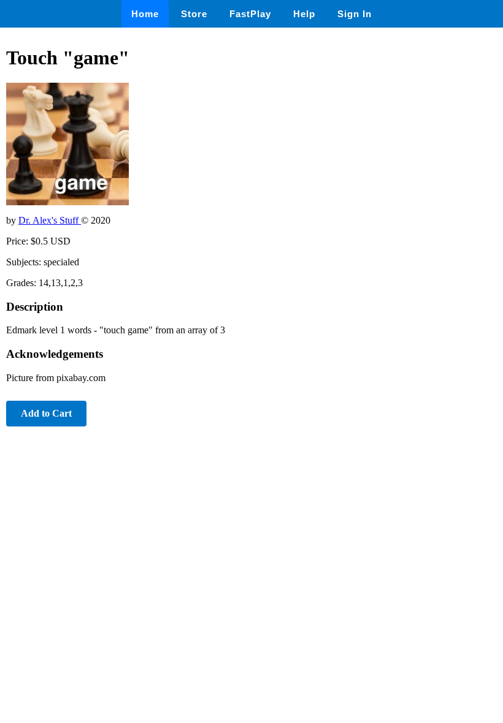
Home (145, 14)
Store (194, 14)
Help (304, 14)
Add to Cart (46, 413)
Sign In (354, 14)
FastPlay (250, 14)
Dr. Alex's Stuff (49, 220)
